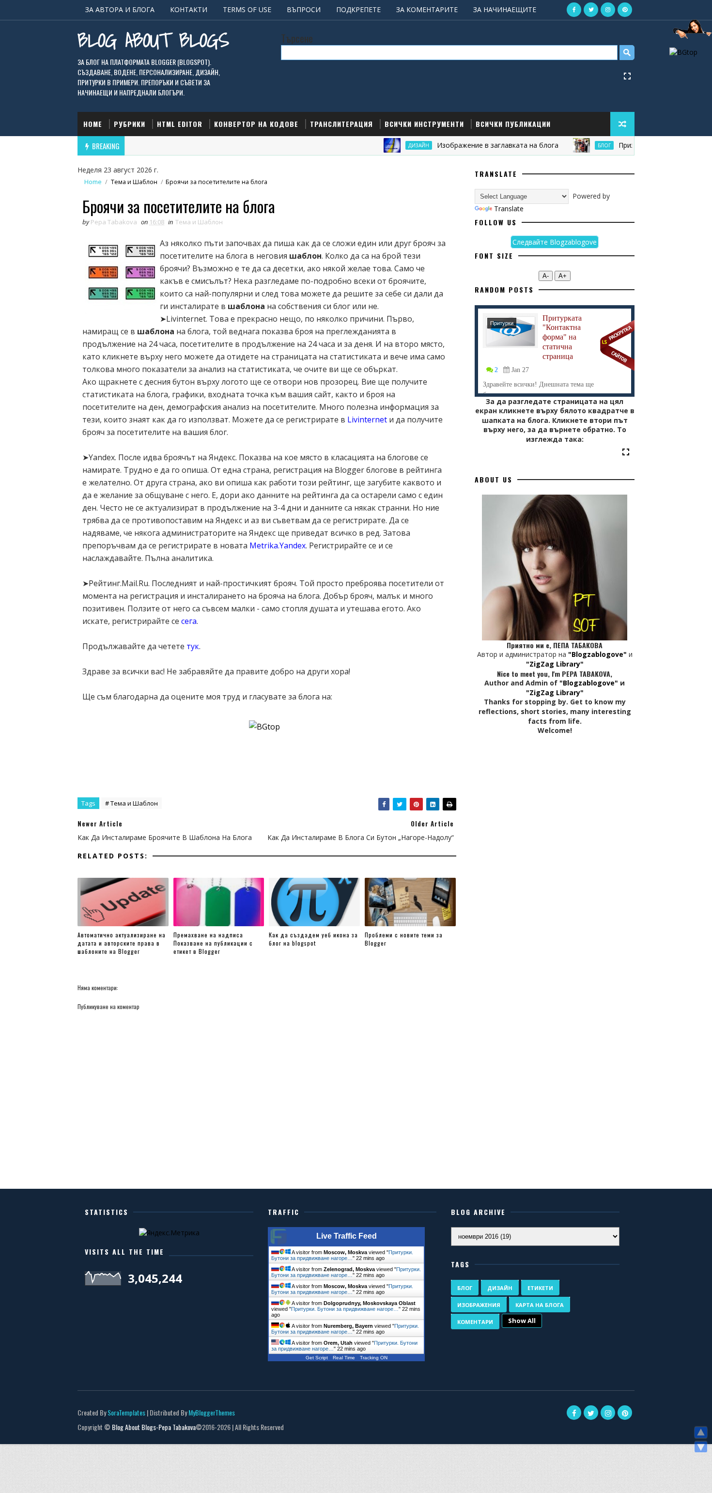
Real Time (344, 1357)
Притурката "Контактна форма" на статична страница (562, 337)
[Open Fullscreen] (627, 75)
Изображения (478, 1304)
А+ (562, 276)
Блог (578, 145)
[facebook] (574, 9)
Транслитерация (341, 124)
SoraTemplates (126, 1412)
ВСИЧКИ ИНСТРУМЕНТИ (424, 124)
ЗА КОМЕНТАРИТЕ (427, 9)
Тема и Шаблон (134, 182)
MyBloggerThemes (211, 1412)
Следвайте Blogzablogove (554, 242)
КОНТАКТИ (188, 9)
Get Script (317, 1357)
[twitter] (591, 9)
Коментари (475, 1321)
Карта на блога (539, 1304)
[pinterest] (625, 9)
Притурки (501, 323)
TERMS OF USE (247, 9)
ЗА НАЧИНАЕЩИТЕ (504, 9)
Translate (509, 208)
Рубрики (129, 124)
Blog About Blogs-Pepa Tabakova (154, 1427)
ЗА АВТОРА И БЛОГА (120, 9)
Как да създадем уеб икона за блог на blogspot (313, 939)
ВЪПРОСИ (304, 9)
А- (545, 276)
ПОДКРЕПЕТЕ (358, 9)
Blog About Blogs (153, 39)
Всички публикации (513, 124)
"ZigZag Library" (555, 664)
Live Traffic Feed (346, 1236)
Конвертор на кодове (256, 124)
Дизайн (392, 145)
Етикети (540, 1287)
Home (92, 124)
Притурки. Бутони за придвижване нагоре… (342, 1255)
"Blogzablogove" (597, 654)
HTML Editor (179, 124)
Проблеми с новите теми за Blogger (404, 939)
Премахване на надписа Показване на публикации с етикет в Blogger (213, 943)
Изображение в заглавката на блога (471, 145)
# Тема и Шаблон (131, 803)
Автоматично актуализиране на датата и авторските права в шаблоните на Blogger (121, 943)
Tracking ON (373, 1357)
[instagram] (608, 9)
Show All (522, 1320)
